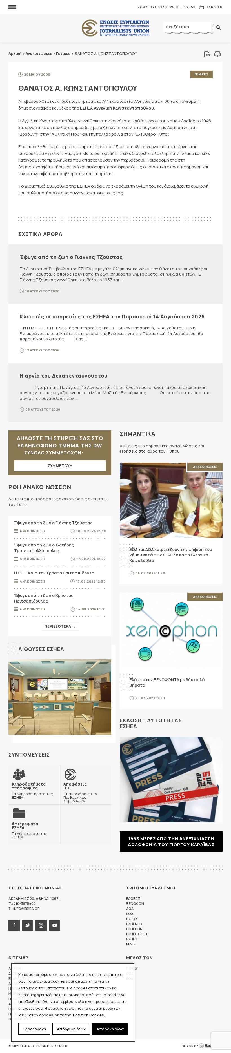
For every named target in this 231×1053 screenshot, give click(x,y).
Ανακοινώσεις (39, 53)
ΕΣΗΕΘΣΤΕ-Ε (137, 934)
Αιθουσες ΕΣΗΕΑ (41, 649)
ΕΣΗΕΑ (115, 28)
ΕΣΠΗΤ (132, 939)
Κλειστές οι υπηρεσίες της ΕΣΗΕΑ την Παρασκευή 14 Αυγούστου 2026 (112, 316)
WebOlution (211, 1046)
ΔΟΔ (130, 908)
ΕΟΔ (129, 913)
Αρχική (15, 53)
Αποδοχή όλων (110, 1028)
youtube (54, 925)
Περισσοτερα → (60, 626)
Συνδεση (214, 7)
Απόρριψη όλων (71, 1028)
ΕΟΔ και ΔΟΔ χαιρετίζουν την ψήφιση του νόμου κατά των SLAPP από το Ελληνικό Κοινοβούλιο (171, 555)
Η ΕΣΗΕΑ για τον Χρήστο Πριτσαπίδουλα (54, 572)
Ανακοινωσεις (32, 531)
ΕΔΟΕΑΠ (133, 898)
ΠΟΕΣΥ (132, 918)
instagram (41, 925)
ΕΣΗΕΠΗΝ (134, 929)
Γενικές (63, 53)
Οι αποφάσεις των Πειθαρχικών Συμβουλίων (80, 792)
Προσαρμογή (34, 1028)
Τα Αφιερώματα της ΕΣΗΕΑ (29, 830)
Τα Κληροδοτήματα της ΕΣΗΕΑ (32, 790)
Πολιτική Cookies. (89, 1015)
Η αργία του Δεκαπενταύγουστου (64, 375)
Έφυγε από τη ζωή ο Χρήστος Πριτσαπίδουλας (43, 598)
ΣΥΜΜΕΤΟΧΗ (60, 465)
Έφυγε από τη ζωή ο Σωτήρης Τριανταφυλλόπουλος (44, 547)
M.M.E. (131, 944)
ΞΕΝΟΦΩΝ (135, 903)
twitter (27, 925)
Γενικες (201, 74)
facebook (14, 925)
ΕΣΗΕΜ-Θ (134, 924)
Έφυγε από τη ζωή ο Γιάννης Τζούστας (71, 257)
